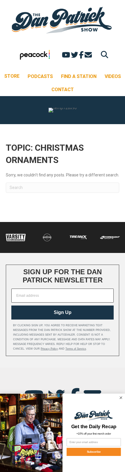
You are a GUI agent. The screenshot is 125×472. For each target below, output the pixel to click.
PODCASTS (40, 76)
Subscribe (94, 451)
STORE (11, 76)
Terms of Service (75, 348)
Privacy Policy (49, 348)
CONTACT (62, 89)
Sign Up (63, 312)
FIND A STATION (79, 76)
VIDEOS (113, 76)
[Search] (103, 54)
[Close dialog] (121, 397)
